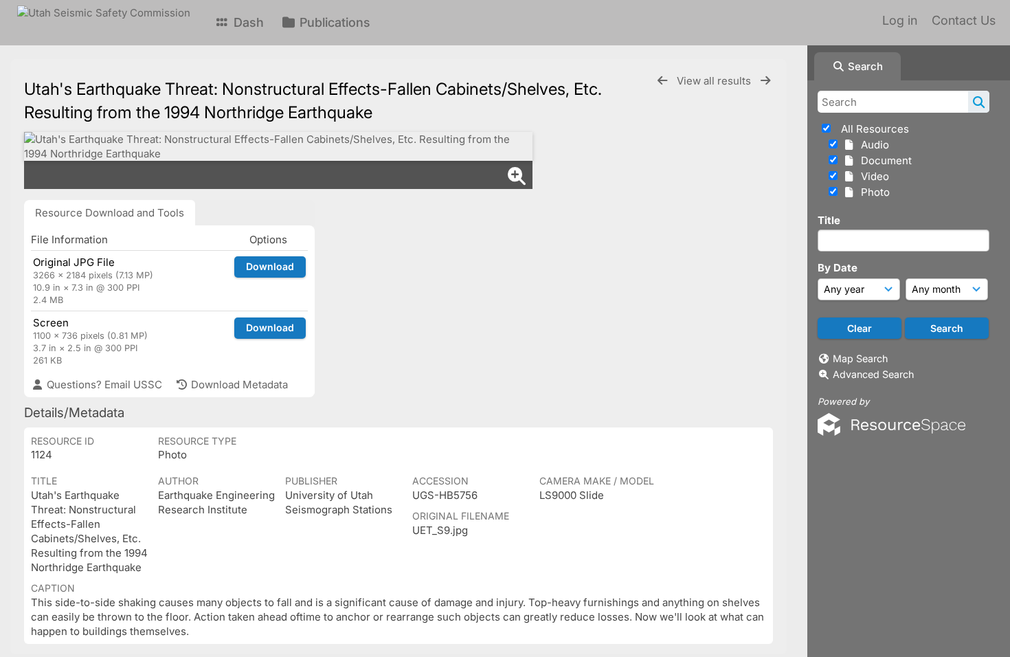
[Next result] (765, 81)
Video (872, 176)
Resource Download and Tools (109, 212)
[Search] (978, 102)
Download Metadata (238, 384)
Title (829, 220)
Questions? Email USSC (103, 384)
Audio (872, 144)
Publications (333, 22)
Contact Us (964, 20)
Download (270, 266)
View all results (715, 80)
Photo (872, 192)
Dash (247, 22)
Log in (899, 20)
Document (883, 160)
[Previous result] (662, 81)
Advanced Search (873, 374)
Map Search (860, 358)
